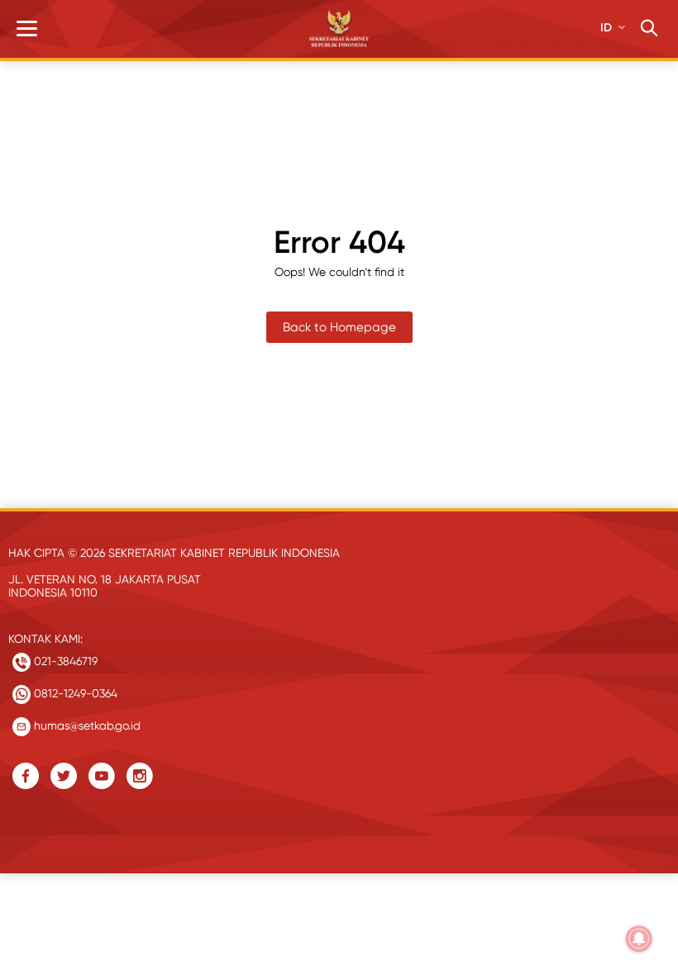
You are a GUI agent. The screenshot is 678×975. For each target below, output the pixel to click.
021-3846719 (64, 661)
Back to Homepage (339, 327)
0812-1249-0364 (74, 693)
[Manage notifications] (639, 938)
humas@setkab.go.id (86, 725)
